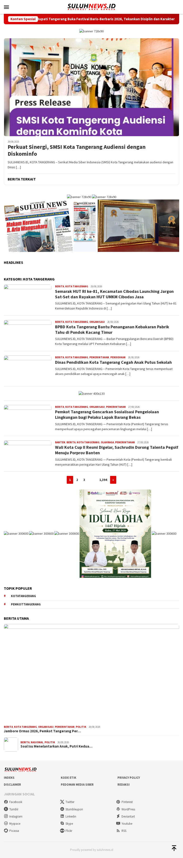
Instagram (15, 816)
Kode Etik (68, 778)
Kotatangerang (23, 596)
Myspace (14, 824)
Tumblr (13, 809)
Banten (60, 442)
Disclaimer (12, 785)
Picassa (14, 831)
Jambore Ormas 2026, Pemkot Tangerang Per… (42, 731)
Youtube (127, 824)
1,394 (103, 480)
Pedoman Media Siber (77, 785)
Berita (59, 286)
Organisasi (97, 322)
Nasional (37, 742)
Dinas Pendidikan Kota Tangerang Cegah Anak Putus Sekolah (113, 362)
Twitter (70, 802)
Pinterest (127, 802)
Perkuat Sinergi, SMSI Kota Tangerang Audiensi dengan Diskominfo (77, 150)
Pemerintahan (99, 357)
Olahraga (107, 442)
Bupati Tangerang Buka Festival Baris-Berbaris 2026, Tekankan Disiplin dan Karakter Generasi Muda (94, 19)
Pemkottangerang (26, 604)
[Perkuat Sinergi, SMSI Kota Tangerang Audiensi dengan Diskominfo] (91, 87)
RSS (124, 831)
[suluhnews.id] (91, 6)
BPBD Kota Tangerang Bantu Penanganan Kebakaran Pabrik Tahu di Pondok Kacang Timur (112, 329)
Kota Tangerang (76, 286)
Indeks (9, 778)
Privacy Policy (128, 778)
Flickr (69, 831)
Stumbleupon (74, 809)
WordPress (128, 809)
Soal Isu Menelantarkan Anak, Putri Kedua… (56, 746)
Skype (69, 824)
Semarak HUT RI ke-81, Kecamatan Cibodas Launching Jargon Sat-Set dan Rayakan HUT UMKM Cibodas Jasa (114, 294)
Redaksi (123, 785)
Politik (81, 726)
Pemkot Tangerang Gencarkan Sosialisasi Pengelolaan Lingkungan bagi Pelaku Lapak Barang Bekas (107, 414)
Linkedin (71, 816)
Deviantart (128, 816)
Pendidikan (118, 357)
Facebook (15, 802)
